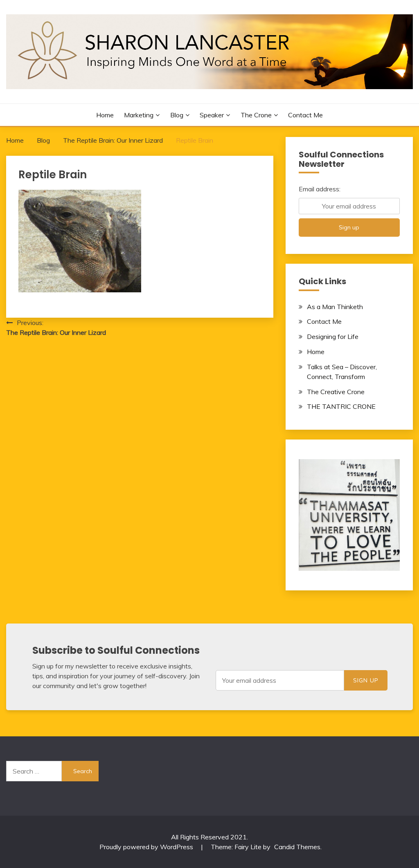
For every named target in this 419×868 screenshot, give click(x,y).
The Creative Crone (336, 392)
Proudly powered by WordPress (147, 847)
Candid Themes (297, 847)
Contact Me (305, 115)
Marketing (138, 115)
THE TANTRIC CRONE (341, 406)
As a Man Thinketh (335, 307)
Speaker (212, 115)
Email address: (319, 189)
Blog (176, 115)
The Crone (256, 115)
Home (105, 115)
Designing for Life (332, 336)
